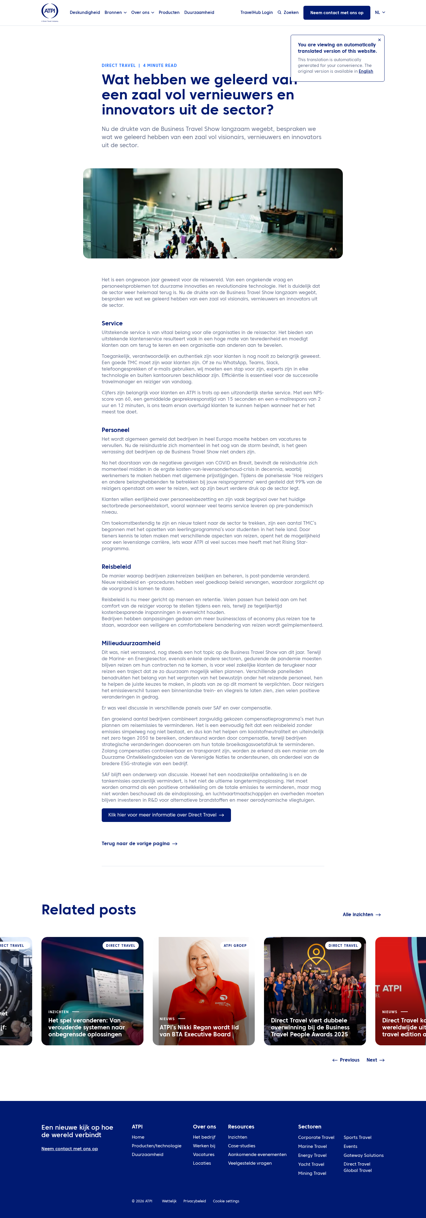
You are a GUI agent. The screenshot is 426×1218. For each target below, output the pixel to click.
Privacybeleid (194, 1201)
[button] (380, 12)
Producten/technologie (156, 1146)
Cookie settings (226, 1201)
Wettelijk (169, 1201)
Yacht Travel (311, 1165)
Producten (169, 13)
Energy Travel (312, 1156)
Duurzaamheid (199, 13)
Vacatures (203, 1155)
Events (350, 1147)
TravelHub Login (257, 13)
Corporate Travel (316, 1138)
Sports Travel (358, 1138)
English (366, 72)
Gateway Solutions (364, 1156)
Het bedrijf (204, 1137)
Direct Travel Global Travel (358, 1167)
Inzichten (237, 1137)
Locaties (202, 1164)
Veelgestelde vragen (250, 1164)
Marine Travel (312, 1147)
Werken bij (204, 1146)
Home (138, 1137)
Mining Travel (312, 1174)
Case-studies (241, 1146)
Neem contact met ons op (336, 13)
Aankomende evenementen (257, 1155)
